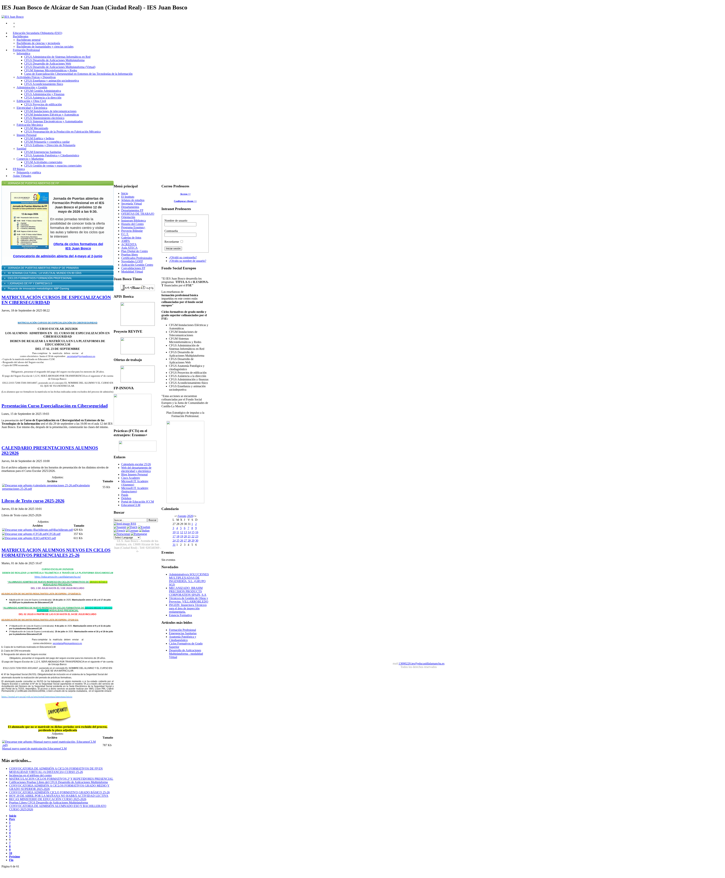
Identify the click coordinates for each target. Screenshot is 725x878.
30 (196, 540)
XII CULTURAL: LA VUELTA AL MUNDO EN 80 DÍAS (45, 272)
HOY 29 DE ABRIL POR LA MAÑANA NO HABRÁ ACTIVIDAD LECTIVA (58, 795)
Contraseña (171, 231)
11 (177, 532)
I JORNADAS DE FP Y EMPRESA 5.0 (30, 283)
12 (181, 532)
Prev (12, 819)
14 (189, 532)
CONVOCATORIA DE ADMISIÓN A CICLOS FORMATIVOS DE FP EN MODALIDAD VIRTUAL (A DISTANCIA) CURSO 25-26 (56, 770)
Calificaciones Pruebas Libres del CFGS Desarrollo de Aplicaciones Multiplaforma (58, 782)
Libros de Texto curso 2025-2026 (33, 500)
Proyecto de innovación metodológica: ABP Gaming (38, 288)
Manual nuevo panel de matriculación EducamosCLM (34, 748)
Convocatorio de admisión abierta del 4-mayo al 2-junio (57, 256)
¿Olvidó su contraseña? (183, 257)
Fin (11, 860)
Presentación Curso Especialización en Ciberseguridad (55, 405)
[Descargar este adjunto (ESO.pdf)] (23, 538)
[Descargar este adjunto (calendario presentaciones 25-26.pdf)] (40, 485)
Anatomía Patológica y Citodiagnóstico (182, 638)
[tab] (58, 183)
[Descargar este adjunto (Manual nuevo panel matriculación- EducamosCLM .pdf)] (52, 745)
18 (177, 536)
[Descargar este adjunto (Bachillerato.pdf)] (28, 529)
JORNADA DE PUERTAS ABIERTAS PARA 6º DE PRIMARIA (43, 267)
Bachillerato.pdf (63, 529)
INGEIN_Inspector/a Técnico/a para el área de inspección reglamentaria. (188, 608)
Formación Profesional (182, 629)
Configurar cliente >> (185, 201)
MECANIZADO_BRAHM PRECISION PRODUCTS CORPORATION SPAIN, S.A (187, 591)
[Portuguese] (139, 534)
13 (185, 532)
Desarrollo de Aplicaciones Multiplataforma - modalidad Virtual (186, 654)
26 (181, 540)
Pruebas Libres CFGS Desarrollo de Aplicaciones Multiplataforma (48, 802)
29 (192, 540)
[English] (144, 527)
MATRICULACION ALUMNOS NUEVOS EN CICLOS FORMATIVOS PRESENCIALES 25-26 (56, 553)
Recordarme (171, 241)
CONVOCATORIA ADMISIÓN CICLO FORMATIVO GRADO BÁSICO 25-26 (59, 792)
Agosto (182, 516)
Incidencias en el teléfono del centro (30, 775)
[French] (119, 530)
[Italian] (144, 530)
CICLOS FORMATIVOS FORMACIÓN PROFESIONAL (40, 278)
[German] (132, 530)
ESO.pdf (50, 538)
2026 (190, 516)
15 (192, 532)
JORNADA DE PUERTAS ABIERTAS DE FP (33, 183)
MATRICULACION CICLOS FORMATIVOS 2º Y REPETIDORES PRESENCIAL (61, 778)
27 (185, 540)
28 (189, 540)
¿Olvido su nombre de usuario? (187, 260)
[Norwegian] (122, 534)
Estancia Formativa (180, 615)
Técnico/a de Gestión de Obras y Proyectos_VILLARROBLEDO (188, 600)
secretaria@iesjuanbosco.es (81, 356)
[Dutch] (132, 527)
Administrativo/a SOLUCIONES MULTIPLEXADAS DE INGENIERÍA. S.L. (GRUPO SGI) (189, 579)
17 (174, 536)
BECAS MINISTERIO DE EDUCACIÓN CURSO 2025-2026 (47, 799)
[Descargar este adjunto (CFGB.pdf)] (25, 534)
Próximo (14, 856)
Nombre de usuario (175, 220)
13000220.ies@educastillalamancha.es (421, 663)
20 (185, 536)
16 (196, 532)
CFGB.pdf (54, 534)
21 (189, 536)
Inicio (12, 815)
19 (181, 536)
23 (196, 536)
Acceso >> (185, 193)
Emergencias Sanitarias (183, 633)
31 (174, 544)
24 (174, 540)
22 (192, 536)
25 (177, 540)
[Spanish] (120, 527)
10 (10, 853)
